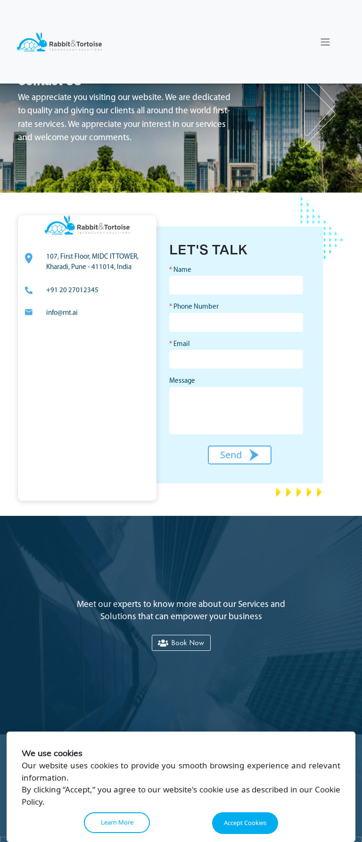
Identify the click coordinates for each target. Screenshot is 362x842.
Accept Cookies (245, 822)
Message (182, 381)
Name (180, 270)
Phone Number (194, 307)
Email (179, 344)
